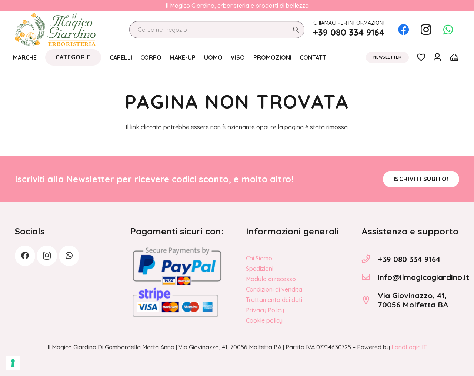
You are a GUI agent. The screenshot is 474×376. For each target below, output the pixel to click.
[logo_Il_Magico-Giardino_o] (55, 29)
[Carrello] (454, 57)
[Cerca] (295, 29)
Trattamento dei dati (274, 299)
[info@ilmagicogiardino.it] (369, 277)
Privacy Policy (265, 310)
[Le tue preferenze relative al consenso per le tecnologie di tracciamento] (13, 363)
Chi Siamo (259, 258)
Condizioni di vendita (274, 289)
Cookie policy (264, 320)
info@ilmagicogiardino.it (423, 277)
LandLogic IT (409, 347)
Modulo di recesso (271, 279)
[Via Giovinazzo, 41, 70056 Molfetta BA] (369, 300)
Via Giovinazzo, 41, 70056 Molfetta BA (413, 299)
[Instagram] (426, 30)
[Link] (421, 57)
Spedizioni (259, 268)
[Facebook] (404, 30)
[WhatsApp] (448, 30)
